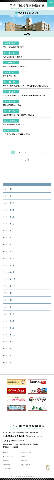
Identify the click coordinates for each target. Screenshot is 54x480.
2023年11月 (10, 279)
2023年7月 (9, 307)
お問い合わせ (25, 465)
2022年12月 (10, 334)
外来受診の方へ (26, 452)
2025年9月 (9, 258)
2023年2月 (9, 320)
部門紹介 (7, 460)
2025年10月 (10, 251)
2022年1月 (9, 362)
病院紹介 (24, 460)
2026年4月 (9, 216)
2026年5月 (9, 209)
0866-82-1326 (28, 12)
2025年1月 (9, 265)
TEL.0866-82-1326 (14, 435)
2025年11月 (10, 244)
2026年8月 (9, 189)
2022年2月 (9, 355)
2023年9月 (9, 293)
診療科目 (24, 456)
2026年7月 (9, 196)
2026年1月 (9, 230)
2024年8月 (9, 272)
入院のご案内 (9, 456)
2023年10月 (10, 286)
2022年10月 (10, 341)
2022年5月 (9, 348)
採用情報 (7, 465)
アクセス (7, 469)
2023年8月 (9, 300)
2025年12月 (10, 237)
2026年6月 (9, 202)
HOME (6, 452)
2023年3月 (9, 313)
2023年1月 (9, 327)
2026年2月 (9, 223)
